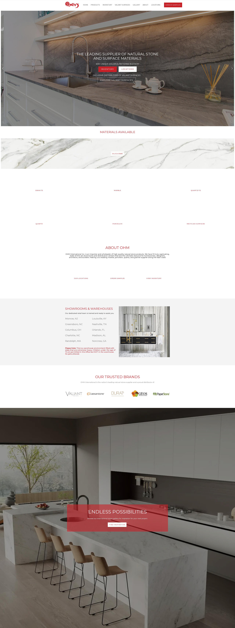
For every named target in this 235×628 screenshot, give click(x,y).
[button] (2, 68)
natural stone (120, 382)
